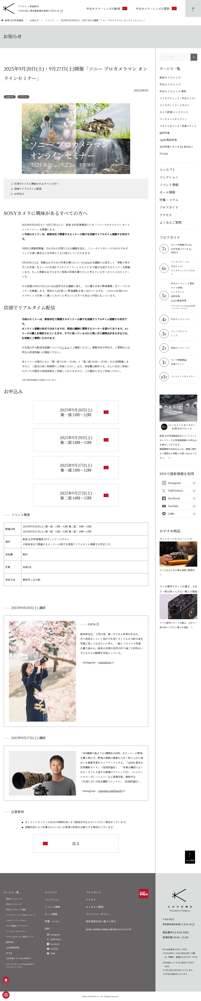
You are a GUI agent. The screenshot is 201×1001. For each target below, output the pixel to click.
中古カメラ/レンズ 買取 (173, 91)
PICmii (164, 153)
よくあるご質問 (171, 222)
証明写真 (165, 133)
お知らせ (9, 96)
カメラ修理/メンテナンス (174, 112)
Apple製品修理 (168, 140)
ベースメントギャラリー (173, 119)
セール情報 (167, 192)
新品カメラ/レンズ (170, 77)
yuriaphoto (104, 662)
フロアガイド (169, 207)
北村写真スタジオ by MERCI (176, 147)
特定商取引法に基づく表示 (101, 921)
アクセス (166, 215)
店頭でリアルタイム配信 (27, 189)
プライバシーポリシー (98, 914)
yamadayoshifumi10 (110, 791)
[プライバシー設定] (6, 995)
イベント (23, 96)
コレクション (169, 177)
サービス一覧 (11, 892)
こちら (66, 347)
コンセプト (167, 169)
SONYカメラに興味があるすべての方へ (36, 183)
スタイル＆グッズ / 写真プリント (178, 126)
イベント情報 (169, 184)
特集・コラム (169, 199)
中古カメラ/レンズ (170, 84)
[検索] (193, 57)
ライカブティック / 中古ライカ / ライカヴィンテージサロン (178, 101)
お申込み (19, 194)
